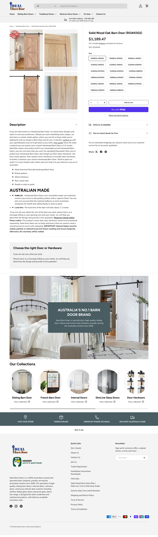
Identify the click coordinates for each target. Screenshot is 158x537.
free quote (58, 143)
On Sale (87, 14)
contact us (67, 140)
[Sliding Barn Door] (22, 381)
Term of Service (77, 500)
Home (12, 14)
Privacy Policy (77, 504)
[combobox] (80, 6)
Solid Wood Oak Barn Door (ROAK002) (43, 26)
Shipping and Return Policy (82, 495)
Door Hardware (136, 397)
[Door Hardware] (136, 381)
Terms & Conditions (79, 509)
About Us (75, 452)
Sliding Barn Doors (25, 14)
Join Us (74, 462)
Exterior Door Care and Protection (85, 490)
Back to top (79, 430)
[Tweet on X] (96, 151)
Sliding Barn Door (22, 397)
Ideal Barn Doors (20, 527)
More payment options (118, 115)
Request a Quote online (64, 217)
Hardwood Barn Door (22, 26)
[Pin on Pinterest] (105, 151)
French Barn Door (50, 397)
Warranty (75, 478)
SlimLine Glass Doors (69, 14)
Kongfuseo (37, 527)
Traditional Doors (46, 14)
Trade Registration (79, 466)
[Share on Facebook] (101, 151)
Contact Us (100, 14)
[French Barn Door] (50, 381)
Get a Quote (76, 448)
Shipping (102, 43)
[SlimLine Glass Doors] (107, 381)
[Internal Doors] (79, 381)
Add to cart (128, 102)
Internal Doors (79, 397)
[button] (147, 5)
